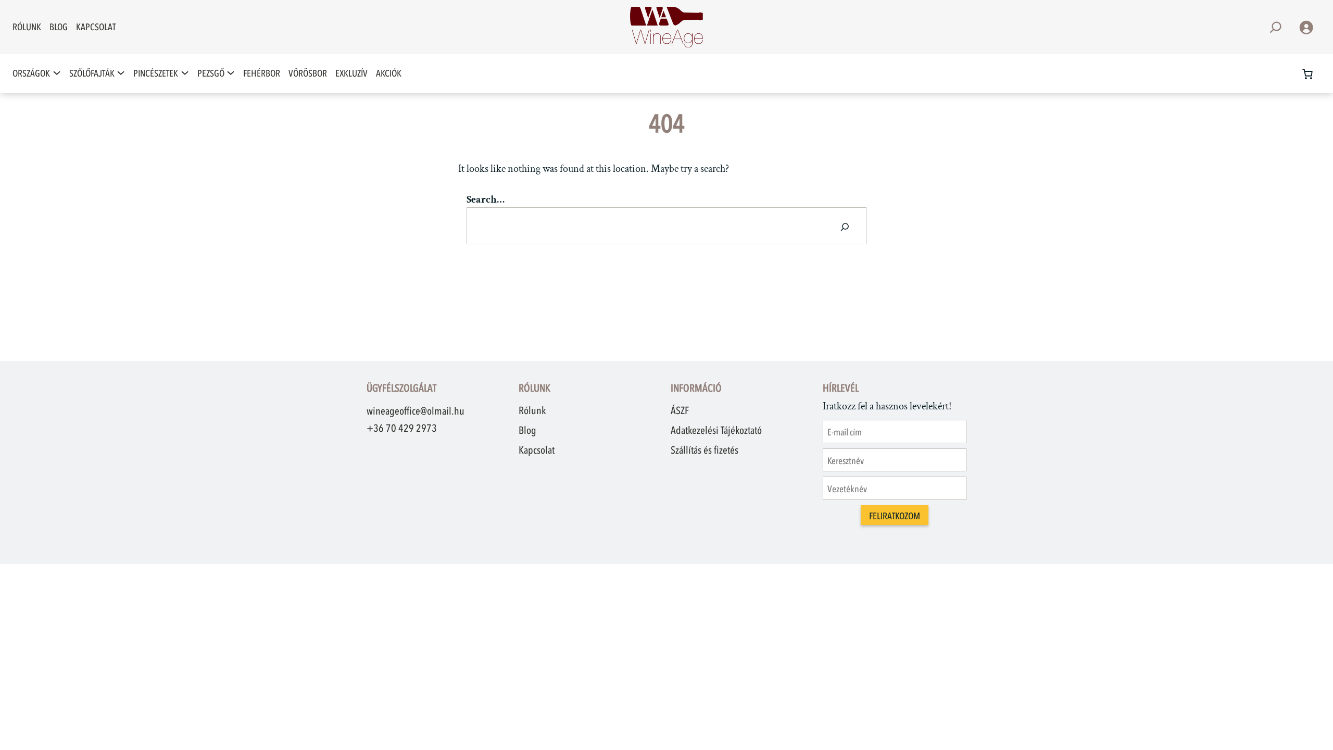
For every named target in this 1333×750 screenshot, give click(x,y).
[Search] (845, 226)
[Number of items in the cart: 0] (1307, 74)
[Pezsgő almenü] (231, 73)
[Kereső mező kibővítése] (1275, 27)
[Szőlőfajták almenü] (121, 73)
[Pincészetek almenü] (185, 73)
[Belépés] (1306, 27)
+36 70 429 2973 (402, 428)
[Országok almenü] (57, 73)
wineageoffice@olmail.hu (415, 411)
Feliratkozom (894, 516)
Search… (486, 199)
